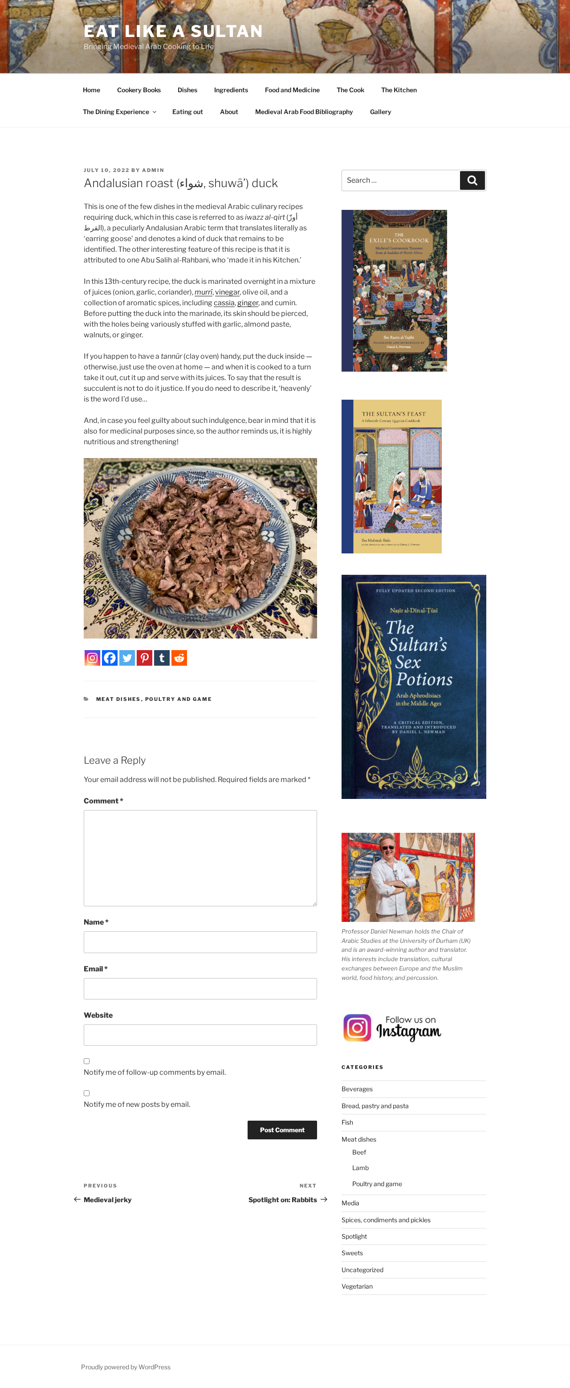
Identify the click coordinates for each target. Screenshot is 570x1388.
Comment (103, 801)
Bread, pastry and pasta (375, 1106)
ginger (247, 303)
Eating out (187, 111)
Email (96, 969)
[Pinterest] (144, 658)
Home (91, 90)
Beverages (357, 1089)
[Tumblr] (162, 658)
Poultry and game (178, 699)
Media (350, 1203)
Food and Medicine (292, 90)
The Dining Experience (116, 111)
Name (96, 922)
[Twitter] (127, 658)
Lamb (360, 1167)
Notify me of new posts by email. (137, 1104)
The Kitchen (399, 90)
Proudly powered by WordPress (126, 1367)
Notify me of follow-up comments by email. (155, 1072)
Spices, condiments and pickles (386, 1220)
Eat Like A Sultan (174, 31)
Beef (359, 1152)
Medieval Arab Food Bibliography (304, 111)
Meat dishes (118, 699)
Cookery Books (139, 90)
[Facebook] (110, 658)
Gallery (380, 111)
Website (98, 1015)
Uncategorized (362, 1269)
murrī (203, 292)
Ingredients (231, 90)
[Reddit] (179, 658)
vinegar (227, 292)
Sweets (352, 1253)
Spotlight (354, 1236)
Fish (347, 1122)
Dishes (187, 90)
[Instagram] (92, 658)
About (229, 111)
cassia (224, 303)
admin (153, 170)
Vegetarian (357, 1286)
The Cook (350, 90)
